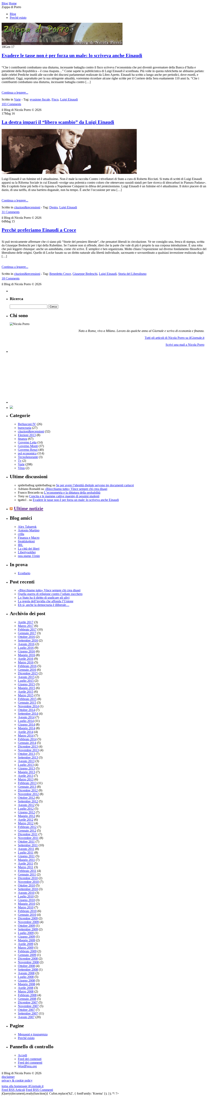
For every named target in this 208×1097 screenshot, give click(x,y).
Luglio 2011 (26, 852)
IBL (20, 545)
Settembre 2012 (28, 801)
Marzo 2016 (26, 662)
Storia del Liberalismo (132, 273)
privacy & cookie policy (17, 1080)
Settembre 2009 (28, 929)
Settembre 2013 (28, 757)
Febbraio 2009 (27, 951)
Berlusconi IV (27, 424)
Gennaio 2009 (27, 955)
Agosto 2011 (26, 849)
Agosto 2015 (26, 677)
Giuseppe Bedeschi (85, 273)
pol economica (27, 453)
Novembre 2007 (28, 1006)
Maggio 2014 (26, 728)
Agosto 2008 (26, 973)
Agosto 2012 (26, 805)
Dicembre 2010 (28, 878)
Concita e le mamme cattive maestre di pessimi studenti (64, 496)
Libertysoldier (27, 552)
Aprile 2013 (25, 775)
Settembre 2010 (28, 889)
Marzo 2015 (26, 695)
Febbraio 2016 (27, 666)
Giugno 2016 (26, 651)
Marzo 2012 (26, 823)
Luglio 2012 (26, 808)
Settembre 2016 (28, 640)
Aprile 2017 (25, 622)
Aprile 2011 (25, 863)
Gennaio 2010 (27, 914)
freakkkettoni (26, 541)
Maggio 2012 (26, 816)
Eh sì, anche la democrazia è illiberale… (43, 605)
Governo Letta (27, 442)
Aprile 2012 (25, 819)
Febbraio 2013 (27, 783)
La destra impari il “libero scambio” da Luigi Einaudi (58, 122)
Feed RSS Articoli (13, 1090)
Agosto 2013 (26, 761)
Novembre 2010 (28, 881)
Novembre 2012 (28, 794)
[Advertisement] (40, 378)
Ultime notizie (28, 508)
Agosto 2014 (26, 717)
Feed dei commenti (30, 1062)
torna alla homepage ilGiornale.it (22, 1086)
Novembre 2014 (28, 706)
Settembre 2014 (28, 713)
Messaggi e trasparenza (33, 1034)
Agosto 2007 (26, 1017)
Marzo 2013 (26, 779)
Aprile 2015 (25, 691)
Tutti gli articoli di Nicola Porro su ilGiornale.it (174, 337)
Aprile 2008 (25, 988)
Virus (21, 468)
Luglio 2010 (26, 896)
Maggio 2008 (26, 984)
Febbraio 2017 (27, 629)
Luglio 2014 (26, 721)
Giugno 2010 (26, 900)
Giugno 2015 (26, 684)
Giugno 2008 (26, 980)
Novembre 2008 (28, 962)
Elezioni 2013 (27, 435)
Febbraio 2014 (27, 739)
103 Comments (11, 104)
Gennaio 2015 (27, 702)
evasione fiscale (40, 99)
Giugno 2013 (26, 768)
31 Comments (11, 212)
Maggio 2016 (26, 655)
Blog (13, 14)
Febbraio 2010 (27, 911)
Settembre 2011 (28, 845)
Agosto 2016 (26, 644)
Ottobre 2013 (26, 754)
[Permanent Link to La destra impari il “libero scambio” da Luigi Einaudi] (69, 173)
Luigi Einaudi (69, 99)
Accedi (22, 1055)
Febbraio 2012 (27, 827)
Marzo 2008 (26, 991)
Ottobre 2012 (26, 797)
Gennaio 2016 (27, 669)
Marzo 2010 (26, 907)
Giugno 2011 (26, 856)
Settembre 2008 (28, 969)
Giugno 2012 (26, 812)
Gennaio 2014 (27, 743)
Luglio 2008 (26, 977)
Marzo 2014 (26, 735)
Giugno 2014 (26, 724)
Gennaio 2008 (27, 999)
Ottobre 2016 (26, 636)
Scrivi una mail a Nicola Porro (185, 344)
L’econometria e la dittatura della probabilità (72, 492)
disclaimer (8, 1077)
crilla (21, 534)
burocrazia (24, 427)
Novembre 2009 (28, 922)
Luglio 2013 (26, 764)
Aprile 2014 (25, 732)
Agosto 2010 (26, 892)
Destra (53, 207)
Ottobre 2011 (26, 841)
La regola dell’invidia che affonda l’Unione (45, 601)
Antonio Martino (28, 530)
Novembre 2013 (28, 750)
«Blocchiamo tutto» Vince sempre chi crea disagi (76, 489)
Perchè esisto (18, 17)
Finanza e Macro (28, 537)
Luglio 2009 (26, 933)
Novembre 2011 (28, 838)
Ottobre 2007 (26, 1009)
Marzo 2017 (26, 626)
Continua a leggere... (15, 92)
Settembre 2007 (28, 1013)
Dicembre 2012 (28, 790)
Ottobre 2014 (26, 710)
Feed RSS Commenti (39, 1090)
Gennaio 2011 (27, 874)
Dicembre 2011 (28, 834)
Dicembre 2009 (28, 918)
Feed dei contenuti (29, 1059)
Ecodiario (24, 573)
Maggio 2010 (26, 903)
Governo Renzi (28, 449)
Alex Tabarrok (27, 526)
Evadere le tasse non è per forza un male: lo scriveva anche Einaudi (72, 55)
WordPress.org (27, 1066)
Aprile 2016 (25, 658)
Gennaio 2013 (27, 786)
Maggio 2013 (26, 772)
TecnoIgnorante (28, 457)
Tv (20, 460)
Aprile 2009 (25, 944)
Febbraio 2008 (27, 995)
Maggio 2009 (26, 940)
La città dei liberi (28, 548)
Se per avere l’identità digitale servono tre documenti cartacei (95, 485)
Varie (17, 99)
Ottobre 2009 (26, 925)
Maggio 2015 (26, 688)
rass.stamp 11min (29, 556)
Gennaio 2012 (27, 830)
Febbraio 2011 (27, 871)
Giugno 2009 (26, 936)
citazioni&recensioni (27, 207)
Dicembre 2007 (28, 1002)
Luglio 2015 (26, 680)
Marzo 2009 (26, 947)
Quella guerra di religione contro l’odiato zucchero (50, 594)
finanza (22, 438)
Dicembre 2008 (28, 958)
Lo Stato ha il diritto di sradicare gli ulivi (43, 597)
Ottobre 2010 (26, 885)
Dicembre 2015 (28, 673)
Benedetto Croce (60, 273)
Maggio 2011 (26, 860)
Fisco (55, 99)
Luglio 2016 (26, 647)
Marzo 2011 (25, 867)
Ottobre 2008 (26, 966)
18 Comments (11, 278)
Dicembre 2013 (28, 746)
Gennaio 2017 (27, 633)
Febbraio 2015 (27, 699)
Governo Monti (28, 446)
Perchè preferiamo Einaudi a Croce (39, 230)
